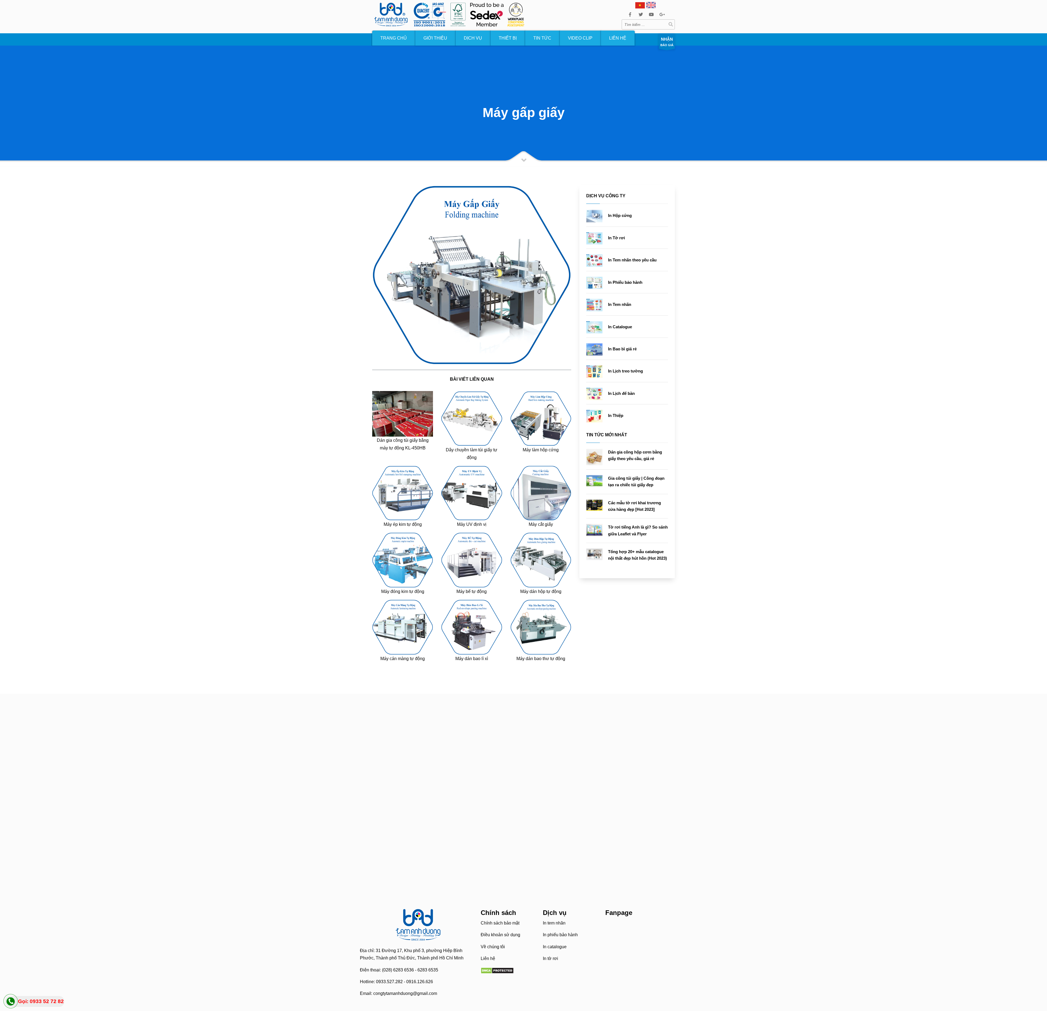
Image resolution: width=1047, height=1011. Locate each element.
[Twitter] (640, 14)
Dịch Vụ (473, 38)
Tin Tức (542, 38)
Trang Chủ (393, 38)
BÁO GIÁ (666, 42)
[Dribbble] (651, 14)
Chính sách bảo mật (500, 923)
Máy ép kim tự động (403, 524)
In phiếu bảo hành (560, 934)
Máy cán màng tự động (402, 658)
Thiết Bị (508, 38)
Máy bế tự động (471, 591)
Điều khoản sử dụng (500, 934)
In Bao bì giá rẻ (622, 349)
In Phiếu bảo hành (625, 282)
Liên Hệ (617, 38)
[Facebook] (630, 14)
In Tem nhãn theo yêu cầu (632, 260)
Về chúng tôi (493, 946)
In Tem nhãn (619, 304)
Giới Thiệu (435, 38)
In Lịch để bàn (621, 393)
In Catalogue (620, 326)
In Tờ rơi (616, 237)
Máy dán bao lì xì (471, 658)
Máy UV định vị (471, 524)
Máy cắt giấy (541, 524)
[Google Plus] (662, 14)
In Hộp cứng (620, 215)
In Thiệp (615, 415)
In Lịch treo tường (625, 371)
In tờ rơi (550, 958)
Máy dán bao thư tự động (540, 658)
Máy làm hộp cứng (541, 450)
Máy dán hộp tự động (540, 591)
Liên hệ (488, 958)
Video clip (580, 38)
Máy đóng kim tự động (402, 591)
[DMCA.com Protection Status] (497, 970)
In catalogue (555, 946)
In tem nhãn (554, 923)
